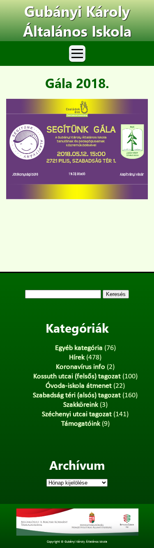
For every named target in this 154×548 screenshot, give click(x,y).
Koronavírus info (80, 367)
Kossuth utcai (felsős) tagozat (77, 376)
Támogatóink (80, 424)
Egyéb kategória (79, 348)
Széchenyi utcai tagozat (77, 414)
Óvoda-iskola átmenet (79, 386)
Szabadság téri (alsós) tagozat (77, 395)
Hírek (77, 357)
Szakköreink (80, 405)
